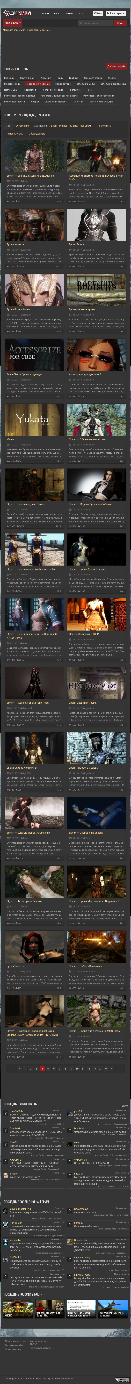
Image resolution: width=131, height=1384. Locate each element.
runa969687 (16, 1111)
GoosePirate (81, 1240)
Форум (69, 13)
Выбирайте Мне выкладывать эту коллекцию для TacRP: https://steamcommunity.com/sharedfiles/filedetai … (100, 1281)
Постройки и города (52, 90)
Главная (45, 13)
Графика (73, 78)
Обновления (23, 125)
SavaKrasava (81, 1209)
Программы (75, 90)
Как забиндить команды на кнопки (112, 1314)
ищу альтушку (82, 1257)
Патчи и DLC (10, 90)
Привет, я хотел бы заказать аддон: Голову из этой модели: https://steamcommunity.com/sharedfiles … (35, 1264)
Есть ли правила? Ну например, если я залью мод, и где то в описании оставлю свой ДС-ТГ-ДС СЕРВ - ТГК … (100, 1247)
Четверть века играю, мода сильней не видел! (100, 1132)
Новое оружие (63, 84)
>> (106, 1068)
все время (86, 125)
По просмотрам (14, 133)
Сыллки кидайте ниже (86, 1226)
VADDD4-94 (16, 1159)
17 (60, 526)
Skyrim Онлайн (27, 78)
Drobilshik (15, 1128)
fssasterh (90, 445)
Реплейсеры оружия (14, 101)
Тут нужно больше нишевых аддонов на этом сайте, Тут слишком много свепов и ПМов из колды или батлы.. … (35, 1229)
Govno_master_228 (21, 1209)
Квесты (112, 78)
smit (76, 1142)
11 (83, 1068)
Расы (89, 90)
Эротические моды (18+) (102, 101)
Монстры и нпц (12, 84)
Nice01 (13, 1142)
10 (60, 266)
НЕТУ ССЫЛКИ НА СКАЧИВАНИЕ (92, 1163)
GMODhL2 (15, 1257)
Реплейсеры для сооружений (98, 95)
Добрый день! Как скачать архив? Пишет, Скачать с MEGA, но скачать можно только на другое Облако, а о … (100, 1118)
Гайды (60, 78)
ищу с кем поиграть (85, 1212)
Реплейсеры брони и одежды (19, 95)
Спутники (79, 101)
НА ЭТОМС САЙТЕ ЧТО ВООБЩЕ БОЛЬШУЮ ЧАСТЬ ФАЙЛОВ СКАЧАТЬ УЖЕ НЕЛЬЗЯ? (35, 1165)
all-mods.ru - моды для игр (36, 1378)
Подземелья (29, 90)
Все (8, 126)
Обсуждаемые (37, 133)
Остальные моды (85, 84)
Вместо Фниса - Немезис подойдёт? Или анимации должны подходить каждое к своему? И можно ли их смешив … (100, 1180)
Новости (57, 13)
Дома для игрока (93, 78)
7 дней (53, 125)
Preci (25, 181)
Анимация (46, 78)
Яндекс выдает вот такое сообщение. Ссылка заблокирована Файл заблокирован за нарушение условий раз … (35, 1149)
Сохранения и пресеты (56, 101)
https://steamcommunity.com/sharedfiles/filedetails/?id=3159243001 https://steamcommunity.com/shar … (36, 1247)
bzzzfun (78, 1173)
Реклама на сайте (14, 1345)
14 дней (63, 125)
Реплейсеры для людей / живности (59, 95)
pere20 (78, 1111)
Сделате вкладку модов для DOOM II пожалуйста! (35, 1214)
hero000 (78, 1222)
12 (60, 725)
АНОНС (8, 1315)
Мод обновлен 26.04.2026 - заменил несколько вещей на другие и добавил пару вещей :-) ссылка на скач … (100, 1149)
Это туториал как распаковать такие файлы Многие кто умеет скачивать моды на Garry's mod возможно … (36, 1281)
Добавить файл (116, 66)
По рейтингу (104, 125)
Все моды (9, 78)
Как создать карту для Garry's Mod (48, 1314)
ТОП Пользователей (40, 1348)
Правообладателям (15, 1341)
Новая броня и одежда (38, 84)
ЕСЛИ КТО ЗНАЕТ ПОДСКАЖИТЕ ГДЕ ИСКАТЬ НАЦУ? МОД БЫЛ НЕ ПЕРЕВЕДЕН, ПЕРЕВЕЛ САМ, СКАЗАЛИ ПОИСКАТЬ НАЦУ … (35, 1118)
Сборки (35, 101)
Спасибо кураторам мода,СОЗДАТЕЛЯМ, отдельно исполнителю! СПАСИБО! (36, 1134)
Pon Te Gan (16, 1222)
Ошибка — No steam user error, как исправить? (80, 1314)
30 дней (74, 125)
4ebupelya (15, 1240)
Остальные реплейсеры (113, 84)
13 (94, 1068)
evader (14, 1173)
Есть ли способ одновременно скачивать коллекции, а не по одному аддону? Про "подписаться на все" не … (100, 1264)
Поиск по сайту (13, 1349)
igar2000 (89, 185)
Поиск (120, 23)
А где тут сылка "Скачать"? (25, 1177)
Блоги (80, 13)
